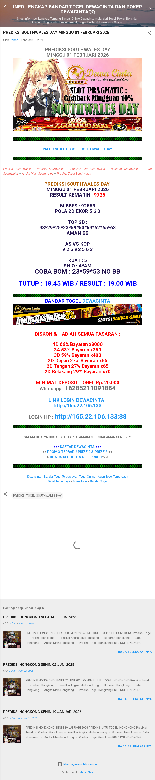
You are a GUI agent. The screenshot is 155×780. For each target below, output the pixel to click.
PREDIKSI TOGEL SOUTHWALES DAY (37, 495)
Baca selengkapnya (135, 652)
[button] (149, 33)
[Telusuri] (149, 8)
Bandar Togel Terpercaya (60, 476)
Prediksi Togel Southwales (74, 173)
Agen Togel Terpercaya (113, 476)
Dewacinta (34, 476)
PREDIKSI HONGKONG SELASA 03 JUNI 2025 (40, 617)
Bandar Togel (98, 481)
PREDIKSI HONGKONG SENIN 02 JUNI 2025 (38, 664)
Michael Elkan (86, 772)
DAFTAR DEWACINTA (77, 447)
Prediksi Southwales (17, 169)
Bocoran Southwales (125, 169)
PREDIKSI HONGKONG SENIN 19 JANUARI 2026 (42, 712)
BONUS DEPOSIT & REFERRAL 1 (76, 457)
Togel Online (87, 476)
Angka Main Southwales (37, 173)
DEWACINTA (96, 301)
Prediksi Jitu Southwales (87, 169)
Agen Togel (80, 481)
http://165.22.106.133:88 (90, 416)
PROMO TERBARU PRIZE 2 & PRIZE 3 (77, 452)
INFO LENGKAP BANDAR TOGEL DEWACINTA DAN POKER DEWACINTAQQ (77, 9)
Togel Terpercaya (59, 481)
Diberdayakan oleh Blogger (80, 764)
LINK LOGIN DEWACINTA (76, 400)
